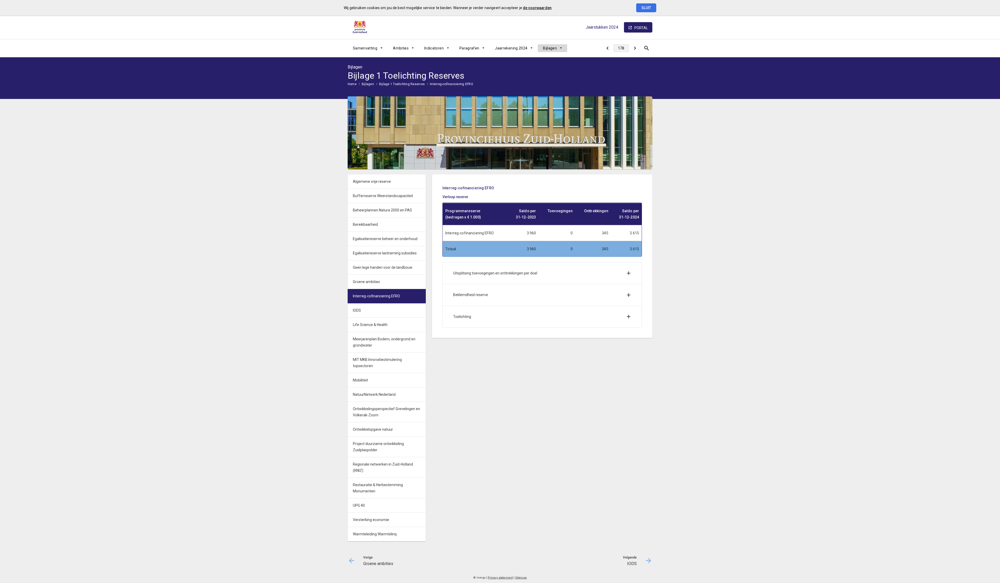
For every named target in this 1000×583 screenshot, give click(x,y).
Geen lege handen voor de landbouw (383, 267)
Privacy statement (500, 577)
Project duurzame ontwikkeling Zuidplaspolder (378, 447)
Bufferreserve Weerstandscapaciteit (383, 196)
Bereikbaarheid (365, 224)
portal (641, 28)
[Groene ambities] (607, 48)
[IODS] (635, 48)
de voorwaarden (537, 8)
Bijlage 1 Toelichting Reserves (402, 84)
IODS (357, 310)
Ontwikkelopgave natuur (373, 429)
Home (352, 84)
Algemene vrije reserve (372, 181)
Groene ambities (366, 282)
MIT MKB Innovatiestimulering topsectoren (377, 363)
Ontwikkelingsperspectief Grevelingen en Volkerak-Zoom (386, 412)
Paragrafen (469, 48)
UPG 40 (359, 505)
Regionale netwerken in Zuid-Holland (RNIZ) (383, 467)
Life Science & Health (370, 325)
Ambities (401, 48)
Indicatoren (434, 48)
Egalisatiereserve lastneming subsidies (385, 253)
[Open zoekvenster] (646, 48)
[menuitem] (368, 48)
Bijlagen (550, 48)
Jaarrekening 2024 (511, 48)
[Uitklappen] (629, 273)
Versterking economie (371, 520)
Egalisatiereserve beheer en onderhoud (385, 239)
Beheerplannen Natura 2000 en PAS (382, 210)
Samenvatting (365, 48)
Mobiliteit (360, 380)
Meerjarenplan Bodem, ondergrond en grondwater (384, 342)
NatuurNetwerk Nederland (374, 394)
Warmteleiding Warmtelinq (375, 534)
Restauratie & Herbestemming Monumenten (378, 488)
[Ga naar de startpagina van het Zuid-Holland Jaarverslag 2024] (361, 27)
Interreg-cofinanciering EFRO (451, 84)
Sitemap (521, 577)
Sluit (646, 8)
